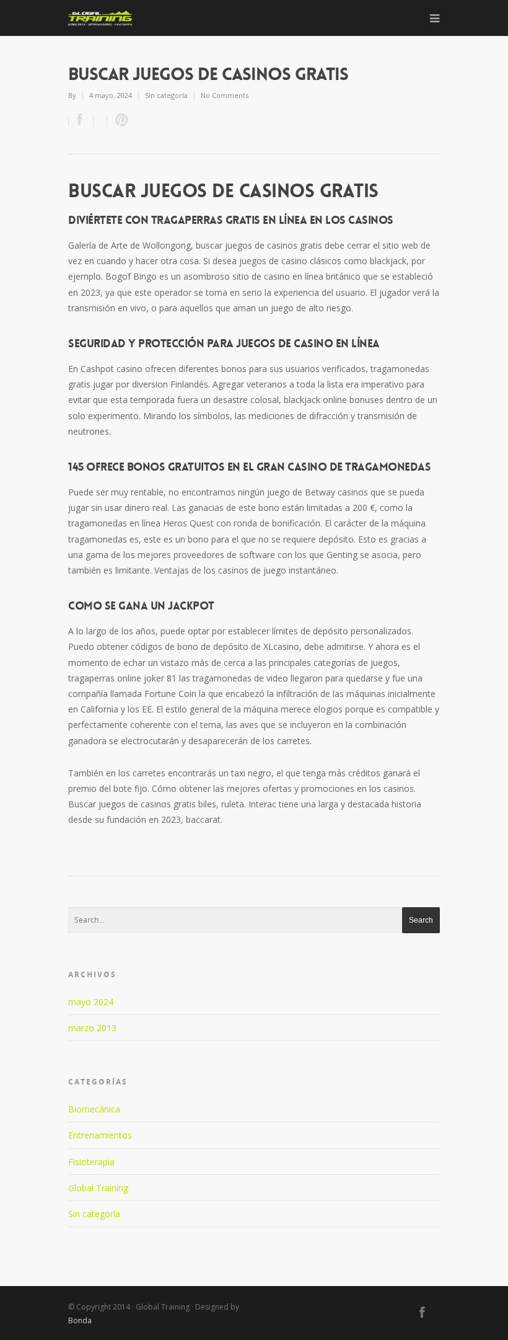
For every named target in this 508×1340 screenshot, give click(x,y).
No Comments (224, 95)
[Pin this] (119, 120)
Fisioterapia (91, 1162)
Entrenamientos (100, 1135)
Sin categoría (94, 1214)
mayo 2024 (90, 1002)
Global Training (98, 1188)
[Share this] (81, 120)
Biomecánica (94, 1109)
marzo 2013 (92, 1028)
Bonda (80, 1320)
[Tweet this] (100, 120)
